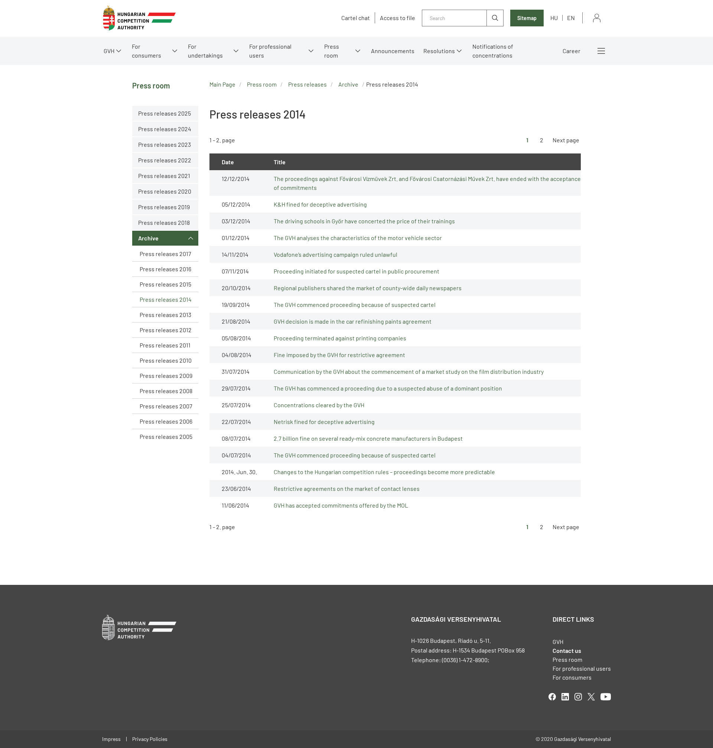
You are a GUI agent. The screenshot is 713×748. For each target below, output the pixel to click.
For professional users (270, 51)
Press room (331, 51)
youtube (605, 696)
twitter (591, 696)
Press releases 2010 (166, 360)
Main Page (222, 84)
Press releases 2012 (166, 329)
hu (554, 17)
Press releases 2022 (164, 159)
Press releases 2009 (166, 375)
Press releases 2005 (166, 436)
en (571, 17)
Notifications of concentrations (492, 51)
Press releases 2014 (166, 299)
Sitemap (527, 18)
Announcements (392, 50)
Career (571, 50)
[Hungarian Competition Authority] (139, 18)
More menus (601, 51)
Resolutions (439, 50)
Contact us (567, 650)
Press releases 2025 (164, 113)
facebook (552, 696)
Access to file (397, 18)
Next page (566, 139)
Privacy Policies (149, 739)
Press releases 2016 (165, 268)
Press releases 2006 (166, 421)
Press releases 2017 (165, 253)
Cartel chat (355, 18)
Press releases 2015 (165, 284)
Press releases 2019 (164, 206)
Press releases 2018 (164, 222)
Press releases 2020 (164, 191)
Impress (111, 739)
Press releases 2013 (165, 314)
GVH (109, 50)
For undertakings (205, 51)
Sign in (596, 18)
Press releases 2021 (164, 175)
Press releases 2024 (164, 128)
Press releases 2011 (165, 345)
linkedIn (565, 696)
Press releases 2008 (166, 390)
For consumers (572, 677)
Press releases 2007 (166, 405)
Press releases (307, 84)
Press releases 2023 (164, 144)
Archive (148, 238)
